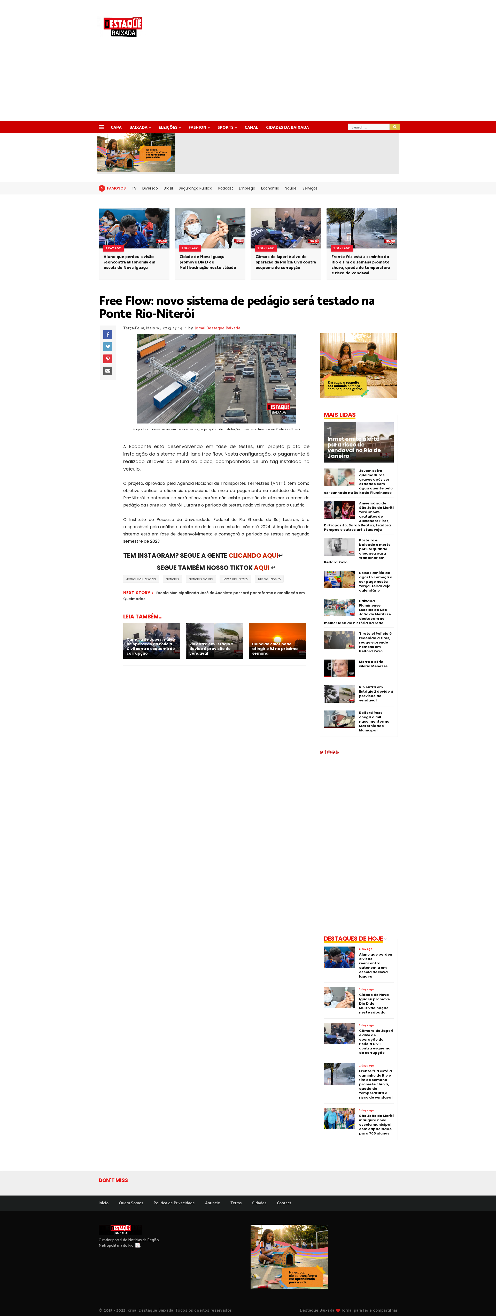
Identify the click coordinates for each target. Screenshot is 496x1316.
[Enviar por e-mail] (107, 371)
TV (134, 188)
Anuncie (212, 1203)
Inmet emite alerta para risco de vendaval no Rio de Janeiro (354, 447)
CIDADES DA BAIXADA (287, 127)
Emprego (247, 188)
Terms (236, 1203)
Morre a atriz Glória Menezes (373, 664)
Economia (270, 188)
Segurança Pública (195, 188)
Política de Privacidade (174, 1203)
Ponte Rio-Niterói (235, 579)
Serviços (310, 188)
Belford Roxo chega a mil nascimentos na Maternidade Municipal (374, 721)
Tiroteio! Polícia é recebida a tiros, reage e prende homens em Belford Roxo (375, 642)
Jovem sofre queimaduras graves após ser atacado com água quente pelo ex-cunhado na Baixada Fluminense (358, 481)
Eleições (168, 127)
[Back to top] (483, 1303)
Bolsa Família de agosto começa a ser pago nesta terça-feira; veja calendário (375, 582)
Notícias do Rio (201, 579)
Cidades (259, 1203)
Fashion (197, 127)
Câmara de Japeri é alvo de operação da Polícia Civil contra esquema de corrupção (285, 262)
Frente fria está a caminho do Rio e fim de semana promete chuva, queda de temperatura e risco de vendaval (360, 265)
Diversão (150, 188)
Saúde (291, 188)
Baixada (138, 127)
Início (104, 1203)
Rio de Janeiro (269, 579)
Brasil (168, 188)
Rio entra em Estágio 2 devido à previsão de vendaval (376, 693)
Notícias (172, 579)
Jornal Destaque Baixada (217, 328)
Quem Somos (131, 1203)
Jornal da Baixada (141, 579)
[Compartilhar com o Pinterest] (107, 358)
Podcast (225, 188)
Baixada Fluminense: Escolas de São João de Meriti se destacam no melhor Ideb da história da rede (357, 612)
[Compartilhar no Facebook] (107, 334)
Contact (284, 1203)
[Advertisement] (248, 82)
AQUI (262, 567)
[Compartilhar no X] (107, 346)
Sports (226, 127)
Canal (251, 127)
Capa (116, 127)
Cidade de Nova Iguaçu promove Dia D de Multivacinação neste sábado (208, 262)
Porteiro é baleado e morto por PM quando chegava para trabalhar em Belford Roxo (357, 551)
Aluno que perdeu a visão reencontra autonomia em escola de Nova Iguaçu (129, 262)
